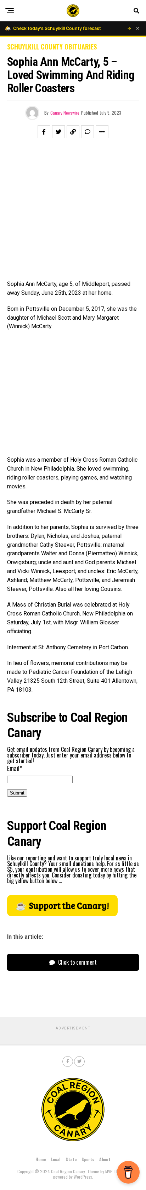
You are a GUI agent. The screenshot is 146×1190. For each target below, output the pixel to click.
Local (56, 1159)
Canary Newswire (64, 113)
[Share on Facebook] (44, 131)
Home (40, 1159)
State (71, 1159)
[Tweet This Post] (58, 131)
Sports (88, 1159)
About (105, 1159)
